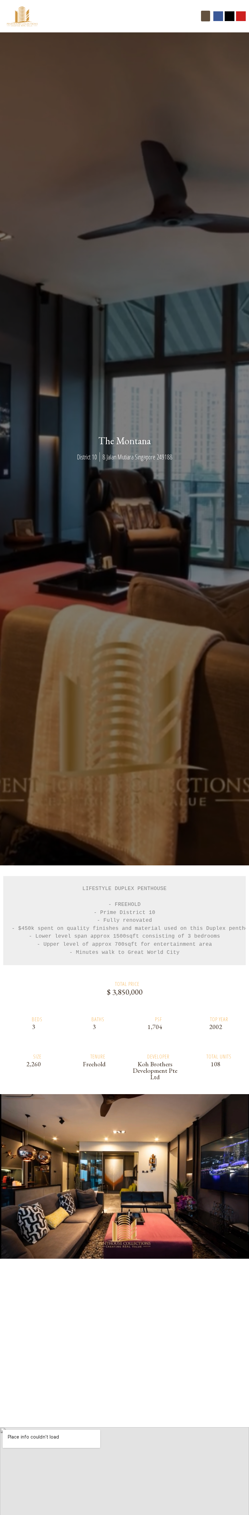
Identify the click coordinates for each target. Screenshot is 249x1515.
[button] (205, 16)
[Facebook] (218, 16)
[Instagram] (229, 16)
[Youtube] (241, 16)
